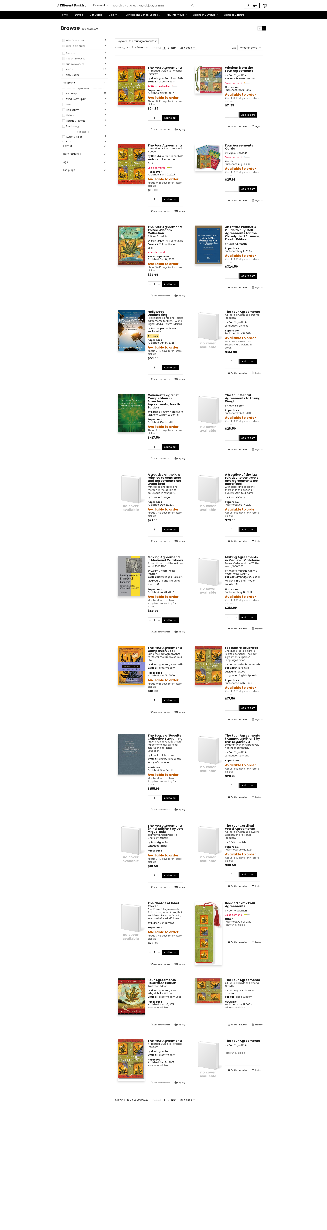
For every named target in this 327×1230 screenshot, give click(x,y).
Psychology (73, 126)
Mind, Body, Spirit (76, 99)
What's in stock (75, 41)
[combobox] (101, 5)
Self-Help (71, 94)
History (70, 115)
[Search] (192, 5)
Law (68, 104)
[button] (84, 49)
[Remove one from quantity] (150, 118)
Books (69, 70)
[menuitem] (64, 15)
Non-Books (72, 75)
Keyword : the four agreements (135, 41)
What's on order (75, 46)
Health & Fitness (75, 121)
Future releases (75, 64)
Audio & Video (74, 137)
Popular (70, 53)
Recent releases (75, 59)
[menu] (163, 15)
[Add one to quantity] (159, 118)
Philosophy (72, 110)
